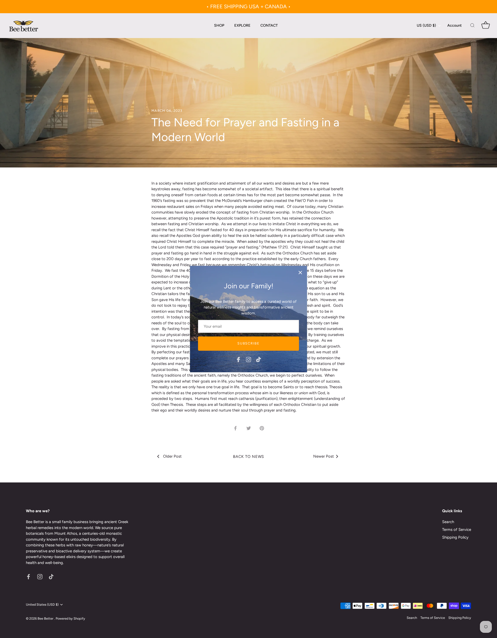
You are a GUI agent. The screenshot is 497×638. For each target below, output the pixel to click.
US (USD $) (426, 25)
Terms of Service (456, 529)
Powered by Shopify (70, 618)
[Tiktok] (258, 359)
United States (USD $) (42, 604)
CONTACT (269, 25)
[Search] (472, 25)
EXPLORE (242, 25)
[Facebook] (238, 359)
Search (448, 521)
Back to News (248, 456)
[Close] (300, 272)
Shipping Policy (455, 537)
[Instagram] (248, 359)
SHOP (219, 25)
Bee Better (46, 618)
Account (454, 25)
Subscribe (248, 343)
